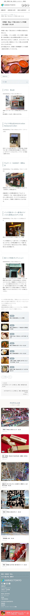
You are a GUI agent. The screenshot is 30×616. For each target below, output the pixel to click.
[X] (2, 583)
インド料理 (4, 377)
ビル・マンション (5, 595)
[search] (22, 5)
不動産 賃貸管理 (4, 599)
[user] (25, 5)
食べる (6, 14)
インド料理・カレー (12, 14)
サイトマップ (4, 591)
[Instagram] (7, 583)
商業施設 (3, 603)
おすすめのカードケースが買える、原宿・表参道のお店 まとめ (14, 385)
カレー (10, 377)
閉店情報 (3, 605)
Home (2, 14)
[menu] (28, 5)
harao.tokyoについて (6, 588)
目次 (6, 82)
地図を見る (5, 76)
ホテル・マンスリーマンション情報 (9, 606)
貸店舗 (2, 597)
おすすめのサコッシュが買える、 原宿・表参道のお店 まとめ (16, 391)
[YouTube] (4, 583)
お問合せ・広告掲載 (5, 589)
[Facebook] (9, 583)
